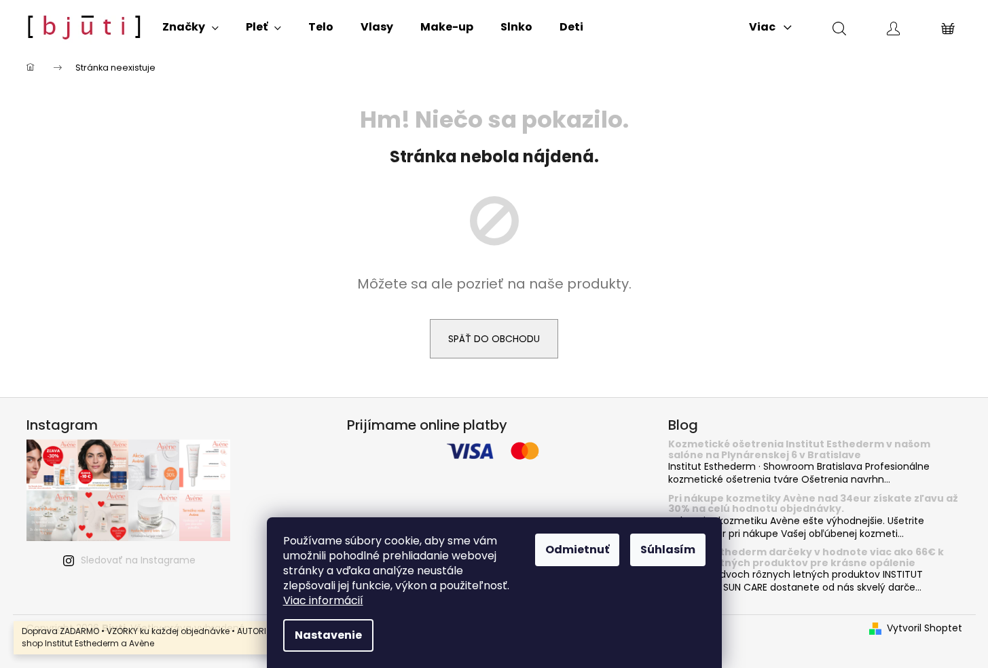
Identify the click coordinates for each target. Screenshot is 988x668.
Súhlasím (667, 549)
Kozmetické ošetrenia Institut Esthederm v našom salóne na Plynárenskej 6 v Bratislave (799, 449)
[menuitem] (190, 27)
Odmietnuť (577, 549)
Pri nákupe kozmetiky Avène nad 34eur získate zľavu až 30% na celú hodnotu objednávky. (813, 504)
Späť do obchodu (494, 339)
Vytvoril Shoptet (924, 628)
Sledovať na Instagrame (138, 560)
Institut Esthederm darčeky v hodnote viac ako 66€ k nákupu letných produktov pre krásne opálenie (806, 557)
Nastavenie (328, 635)
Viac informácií (323, 600)
